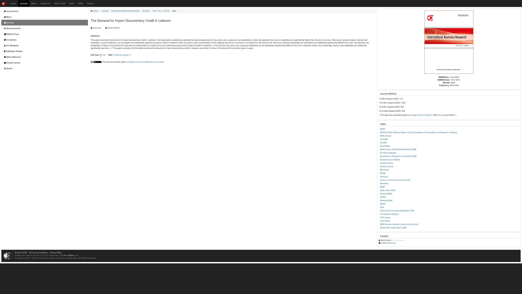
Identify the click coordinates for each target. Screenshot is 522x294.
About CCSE (60, 3)
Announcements (13, 28)
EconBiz (383, 142)
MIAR (382, 186)
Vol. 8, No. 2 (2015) (161, 10)
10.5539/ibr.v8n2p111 (121, 54)
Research (45, 3)
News (71, 3)
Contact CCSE (21, 252)
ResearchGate (386, 200)
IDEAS (383, 173)
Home (13, 3)
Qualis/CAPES (386, 193)
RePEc (383, 197)
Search (9, 68)
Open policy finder (388, 190)
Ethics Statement (13, 57)
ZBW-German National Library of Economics (399, 224)
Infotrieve (384, 176)
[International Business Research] (449, 41)
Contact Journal (13, 62)
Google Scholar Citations (421, 115)
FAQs (80, 3)
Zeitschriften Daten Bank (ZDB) (393, 227)
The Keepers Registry (389, 214)
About (8, 17)
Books (34, 3)
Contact (90, 3)
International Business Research (125, 10)
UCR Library (385, 217)
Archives (146, 10)
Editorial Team (12, 34)
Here (440, 115)
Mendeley (384, 183)
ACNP (382, 129)
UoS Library (385, 220)
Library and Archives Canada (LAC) (395, 180)
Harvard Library (386, 166)
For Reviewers (12, 45)
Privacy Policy (56, 252)
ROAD (382, 203)
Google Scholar (386, 163)
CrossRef (384, 139)
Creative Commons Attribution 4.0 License (146, 61)
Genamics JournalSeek (390, 159)
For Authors (11, 39)
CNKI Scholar (385, 135)
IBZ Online (384, 169)
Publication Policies (13, 51)
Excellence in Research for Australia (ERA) (398, 156)
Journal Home (12, 11)
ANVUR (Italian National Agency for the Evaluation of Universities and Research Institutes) (418, 132)
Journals (23, 3)
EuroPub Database (388, 152)
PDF (104, 55)
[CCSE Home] (4, 3)
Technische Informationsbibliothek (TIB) (397, 210)
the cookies (68, 255)
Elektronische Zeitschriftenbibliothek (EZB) (398, 149)
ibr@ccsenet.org (388, 242)
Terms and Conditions (38, 252)
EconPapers (385, 146)
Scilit (382, 207)
